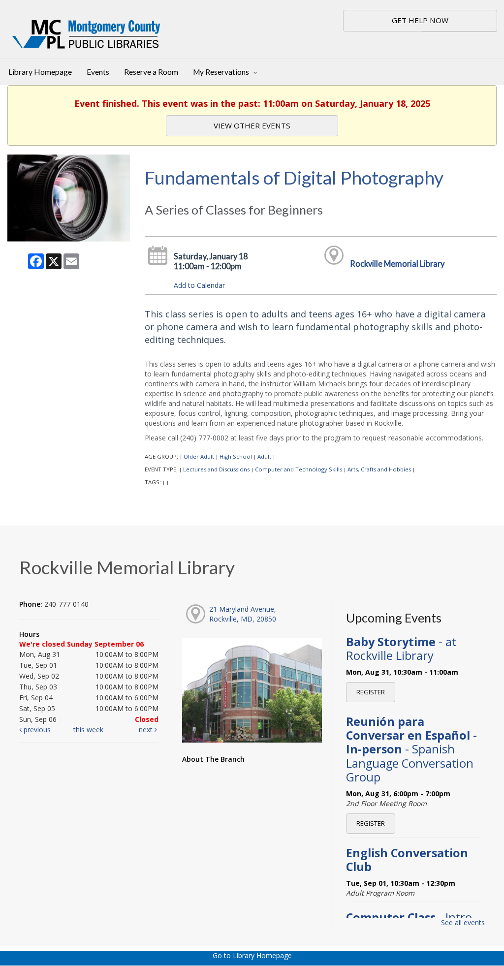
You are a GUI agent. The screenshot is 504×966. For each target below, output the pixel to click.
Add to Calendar (199, 285)
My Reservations (222, 71)
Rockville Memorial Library (397, 263)
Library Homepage (40, 71)
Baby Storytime (401, 648)
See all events (463, 922)
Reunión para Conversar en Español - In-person (411, 749)
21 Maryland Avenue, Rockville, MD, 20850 (242, 613)
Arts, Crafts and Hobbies (379, 469)
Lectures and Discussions (216, 469)
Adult (264, 456)
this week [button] (88, 729)
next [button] (147, 729)
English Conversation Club (407, 859)
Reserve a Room (151, 71)
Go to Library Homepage (252, 955)
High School (236, 456)
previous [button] (36, 729)
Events (98, 71)
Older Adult (199, 456)
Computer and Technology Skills (298, 469)
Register (370, 691)
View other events (252, 125)
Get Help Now (420, 20)
